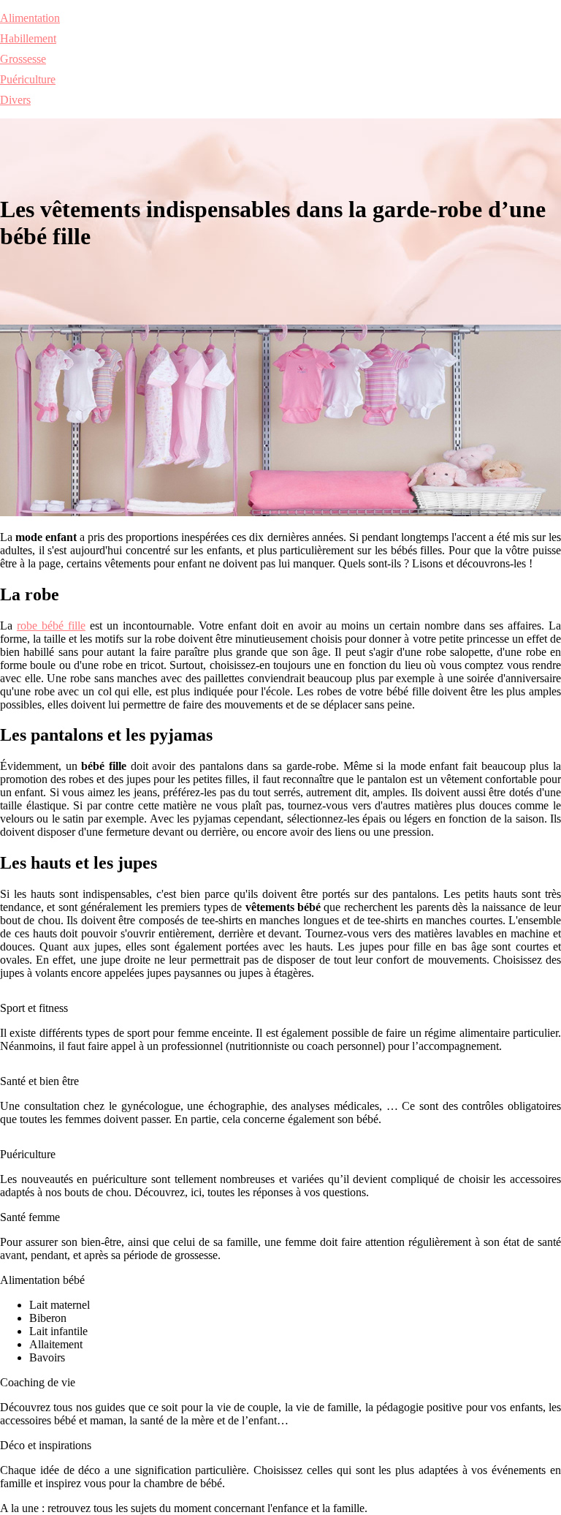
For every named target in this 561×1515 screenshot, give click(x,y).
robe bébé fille (51, 625)
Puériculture (28, 79)
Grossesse (23, 59)
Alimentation (30, 18)
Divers (15, 100)
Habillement (28, 38)
